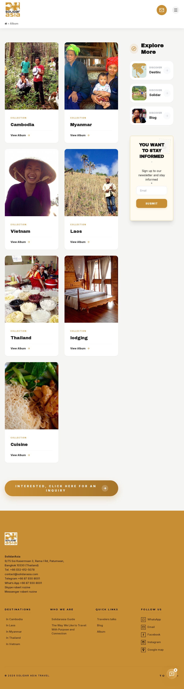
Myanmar (81, 124)
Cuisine (19, 444)
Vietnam (20, 231)
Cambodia (22, 124)
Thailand (21, 337)
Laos (76, 231)
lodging (79, 337)
